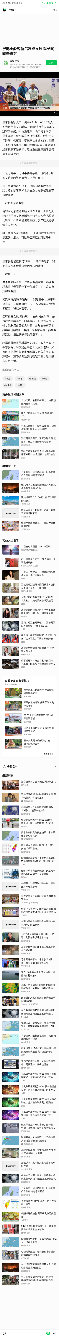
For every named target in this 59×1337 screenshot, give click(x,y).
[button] (4, 1333)
